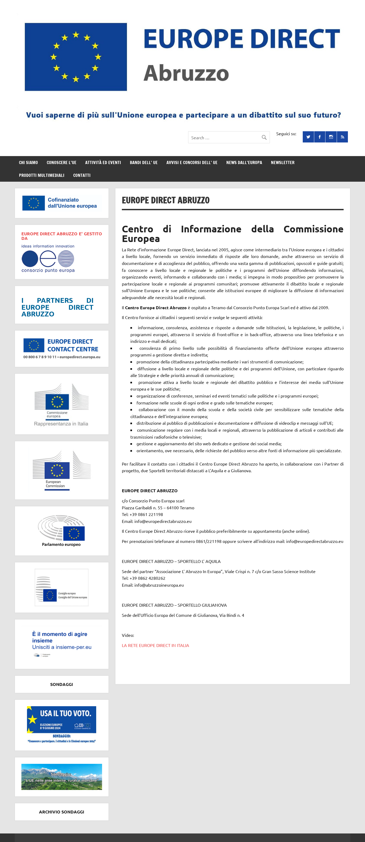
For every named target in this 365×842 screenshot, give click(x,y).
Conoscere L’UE (61, 162)
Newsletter (282, 162)
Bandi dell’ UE (144, 162)
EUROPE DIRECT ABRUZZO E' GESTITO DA (61, 236)
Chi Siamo (28, 162)
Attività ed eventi (103, 162)
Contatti (82, 175)
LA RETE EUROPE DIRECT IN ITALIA (155, 645)
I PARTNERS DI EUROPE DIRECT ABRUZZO (57, 307)
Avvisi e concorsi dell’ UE (192, 162)
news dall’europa (244, 162)
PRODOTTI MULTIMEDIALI (41, 175)
